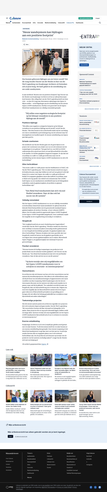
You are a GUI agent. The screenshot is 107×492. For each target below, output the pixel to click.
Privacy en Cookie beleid (64, 487)
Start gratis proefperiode (86, 18)
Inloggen (97, 18)
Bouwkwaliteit (31, 459)
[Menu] (7, 18)
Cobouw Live (50, 462)
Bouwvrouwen (51, 464)
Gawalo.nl (69, 467)
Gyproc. (44, 344)
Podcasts (49, 456)
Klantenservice (9, 461)
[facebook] (91, 487)
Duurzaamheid (31, 462)
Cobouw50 (50, 459)
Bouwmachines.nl (72, 459)
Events (49, 467)
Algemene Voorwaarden (48, 487)
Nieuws (29, 477)
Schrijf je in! (89, 201)
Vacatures (8, 467)
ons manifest (46, 485)
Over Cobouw (9, 458)
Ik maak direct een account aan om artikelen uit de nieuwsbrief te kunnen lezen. (90, 191)
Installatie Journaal (72, 470)
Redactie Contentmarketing (30, 39)
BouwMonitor (71, 462)
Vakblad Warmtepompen (74, 473)
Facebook (89, 456)
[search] (100, 23)
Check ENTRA (84, 65)
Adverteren (9, 470)
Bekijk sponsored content (92, 109)
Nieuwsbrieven (12, 453)
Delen (27, 44)
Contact (8, 464)
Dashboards (30, 473)
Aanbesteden (31, 456)
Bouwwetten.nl (71, 464)
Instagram (89, 464)
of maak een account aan (21, 436)
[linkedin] (99, 487)
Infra (28, 464)
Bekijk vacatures (94, 166)
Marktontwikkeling (33, 470)
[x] (95, 487)
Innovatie (30, 467)
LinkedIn (89, 459)
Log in (10, 436)
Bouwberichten (71, 456)
